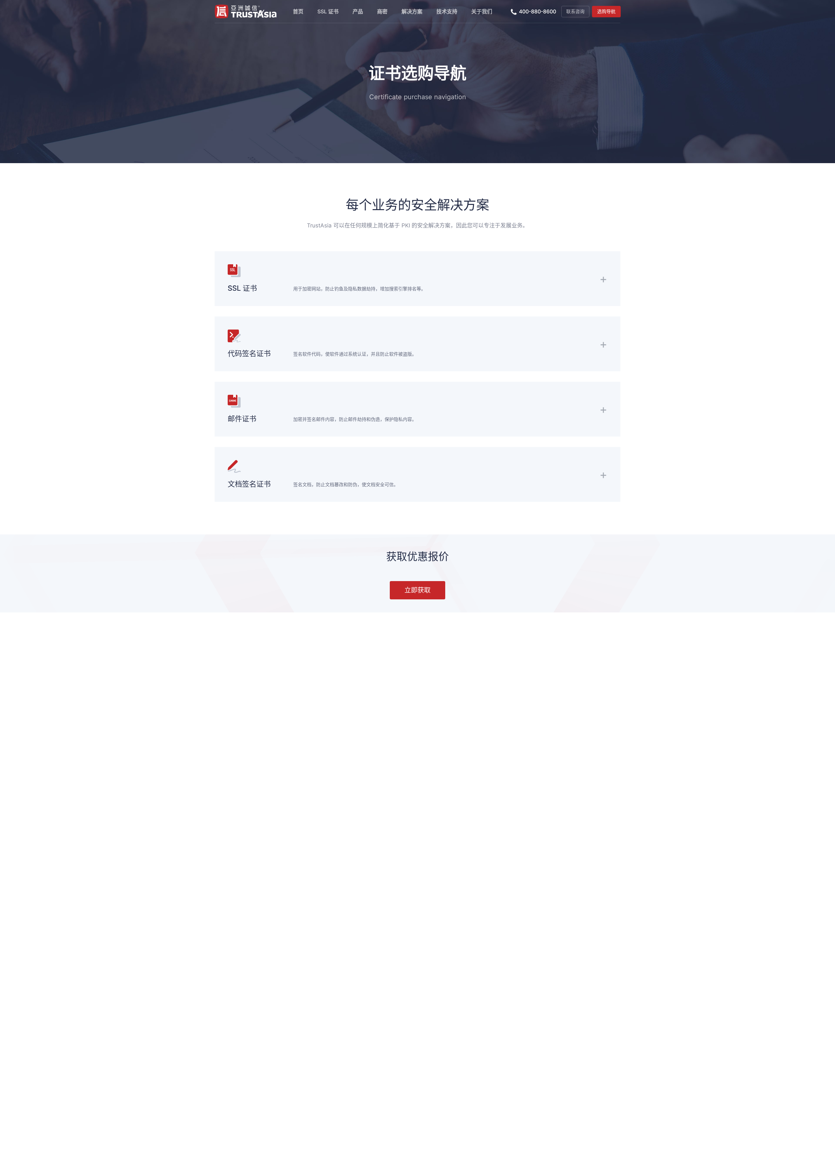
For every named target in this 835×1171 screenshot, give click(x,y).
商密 (382, 11)
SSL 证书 (328, 11)
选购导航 (606, 11)
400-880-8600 (537, 11)
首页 (298, 11)
